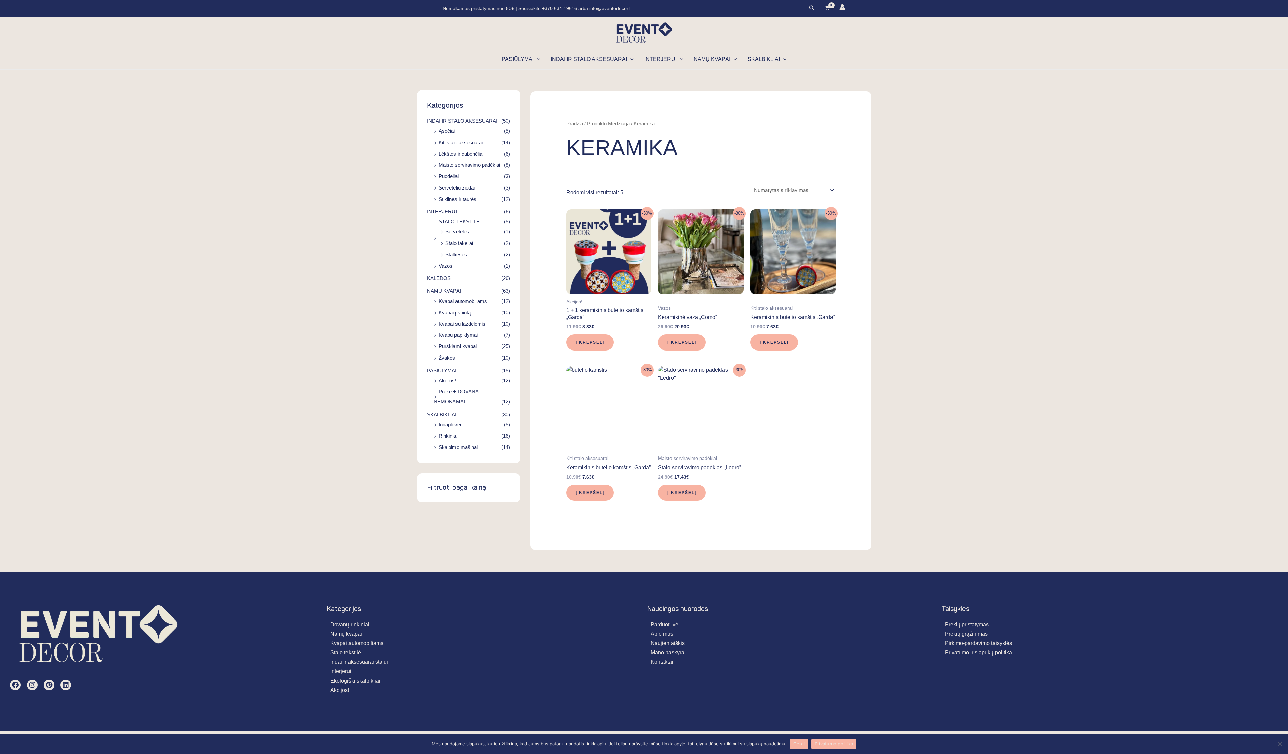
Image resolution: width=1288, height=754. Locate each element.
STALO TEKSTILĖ (459, 221)
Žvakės (447, 358)
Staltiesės (456, 254)
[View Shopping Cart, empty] (827, 8)
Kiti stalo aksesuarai (461, 142)
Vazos (445, 266)
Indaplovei (450, 424)
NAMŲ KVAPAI (712, 59)
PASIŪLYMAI (518, 59)
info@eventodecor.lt (610, 8)
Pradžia (574, 123)
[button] (812, 8)
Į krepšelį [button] (590, 342)
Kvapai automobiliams (463, 301)
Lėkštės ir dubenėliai (461, 154)
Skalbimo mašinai (458, 447)
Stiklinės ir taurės (457, 199)
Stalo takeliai (459, 243)
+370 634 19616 (560, 8)
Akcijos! (447, 380)
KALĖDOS (439, 278)
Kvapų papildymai (458, 335)
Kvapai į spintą (455, 312)
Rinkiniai (448, 436)
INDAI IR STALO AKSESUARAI (589, 59)
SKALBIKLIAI (764, 59)
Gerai (799, 743)
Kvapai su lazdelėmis (462, 324)
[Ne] (1279, 744)
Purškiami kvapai (458, 346)
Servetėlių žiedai (457, 188)
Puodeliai (449, 176)
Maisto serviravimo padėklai (469, 165)
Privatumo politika (834, 743)
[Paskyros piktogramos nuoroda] (842, 7)
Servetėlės (457, 231)
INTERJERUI (660, 59)
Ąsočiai (447, 131)
